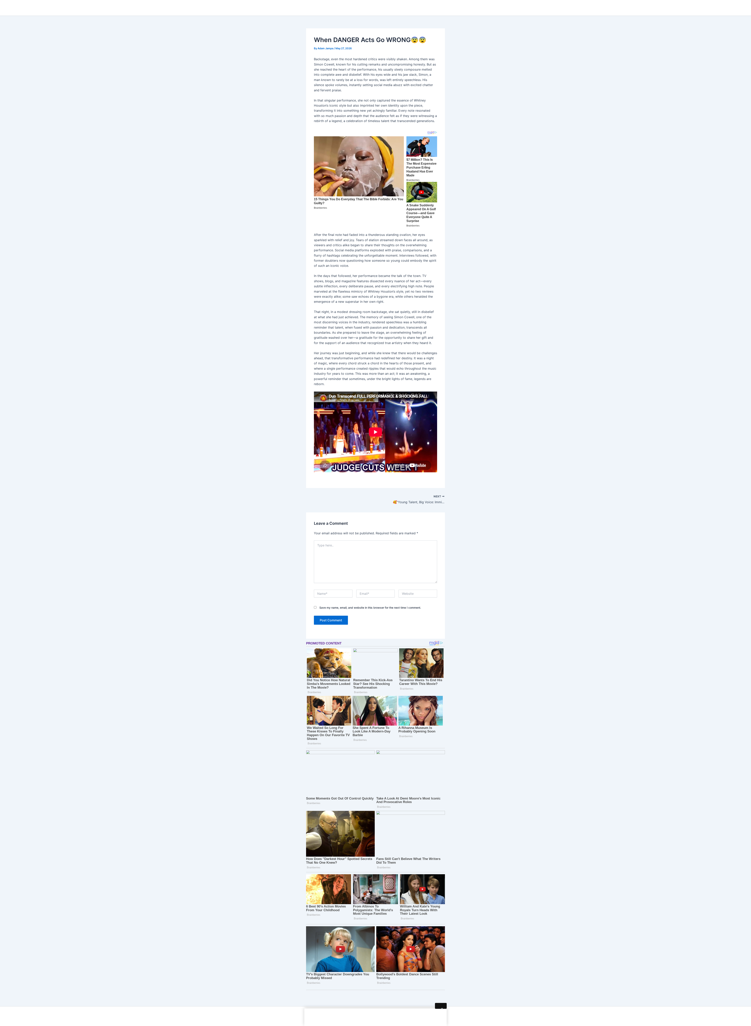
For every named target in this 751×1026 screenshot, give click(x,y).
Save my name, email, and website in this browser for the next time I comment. (370, 607)
